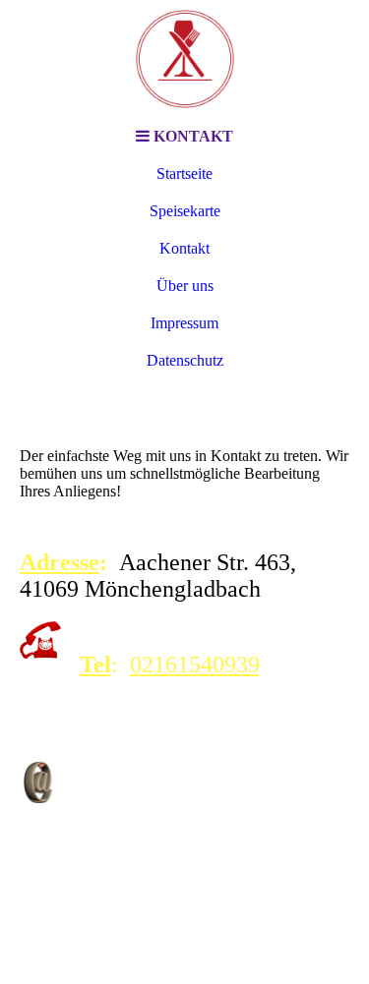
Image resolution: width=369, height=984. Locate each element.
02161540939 (195, 664)
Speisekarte (185, 211)
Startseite (184, 173)
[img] (185, 59)
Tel (95, 664)
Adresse (59, 562)
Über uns (185, 285)
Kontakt (184, 248)
